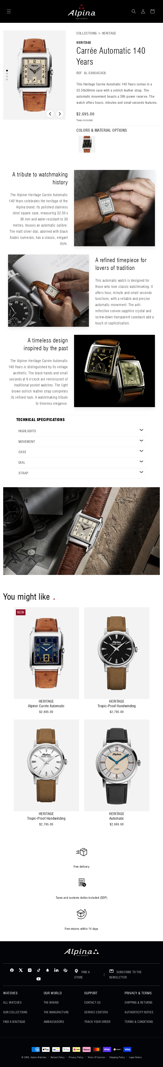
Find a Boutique (14, 1021)
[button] (9, 11)
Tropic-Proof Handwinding (117, 706)
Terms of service (96, 1057)
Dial (21, 463)
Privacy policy (76, 1057)
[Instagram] (29, 970)
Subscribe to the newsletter (125, 974)
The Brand (51, 1002)
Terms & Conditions (139, 1021)
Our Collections (15, 1012)
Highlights (27, 431)
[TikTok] (38, 970)
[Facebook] (11, 970)
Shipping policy (117, 1057)
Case (22, 452)
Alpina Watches (38, 1057)
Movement (26, 442)
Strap (23, 473)
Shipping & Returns (139, 1002)
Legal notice (135, 1057)
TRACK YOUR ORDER (97, 1021)
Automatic (116, 818)
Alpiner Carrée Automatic (46, 706)
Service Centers (96, 1012)
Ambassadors (54, 1021)
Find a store (82, 974)
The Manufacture (56, 1012)
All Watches (12, 1002)
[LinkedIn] (56, 970)
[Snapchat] (47, 970)
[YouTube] (38, 979)
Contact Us (92, 1002)
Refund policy (58, 1057)
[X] (20, 970)
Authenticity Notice (139, 1012)
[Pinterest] (65, 970)
